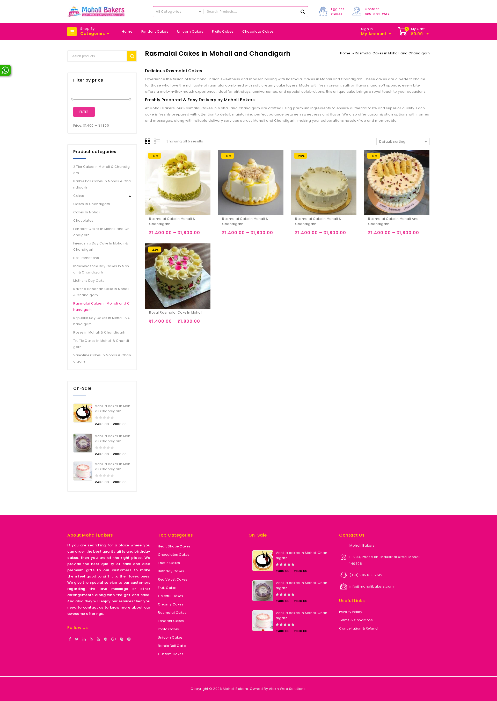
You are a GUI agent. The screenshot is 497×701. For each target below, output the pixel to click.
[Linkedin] (84, 639)
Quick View (174, 235)
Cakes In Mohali (86, 212)
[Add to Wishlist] (164, 235)
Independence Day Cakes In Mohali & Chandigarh (101, 269)
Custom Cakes (170, 654)
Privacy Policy (350, 612)
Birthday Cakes (171, 571)
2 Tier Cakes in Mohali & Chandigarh (101, 169)
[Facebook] (70, 639)
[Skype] (122, 639)
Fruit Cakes (167, 588)
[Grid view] (148, 142)
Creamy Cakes (170, 604)
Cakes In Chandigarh (91, 204)
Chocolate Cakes (258, 31)
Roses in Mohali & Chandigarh (99, 332)
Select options (154, 235)
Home (127, 31)
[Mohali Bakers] (96, 11)
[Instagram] (129, 639)
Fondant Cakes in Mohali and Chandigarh (101, 232)
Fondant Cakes (155, 31)
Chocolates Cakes (173, 554)
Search (132, 56)
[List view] (157, 142)
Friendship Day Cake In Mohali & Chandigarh (100, 246)
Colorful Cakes (170, 596)
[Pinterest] (106, 639)
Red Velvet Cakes (172, 579)
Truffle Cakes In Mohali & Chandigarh (101, 343)
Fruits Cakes (223, 31)
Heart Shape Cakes (174, 546)
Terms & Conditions (356, 620)
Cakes (78, 195)
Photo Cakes (168, 629)
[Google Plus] (114, 639)
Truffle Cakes (169, 563)
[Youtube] (98, 639)
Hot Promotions (86, 258)
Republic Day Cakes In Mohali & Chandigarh (101, 321)
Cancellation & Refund (358, 628)
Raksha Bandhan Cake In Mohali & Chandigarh (101, 292)
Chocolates (83, 220)
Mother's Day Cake (89, 280)
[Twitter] (77, 639)
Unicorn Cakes (190, 31)
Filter (84, 112)
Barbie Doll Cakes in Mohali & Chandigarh (102, 184)
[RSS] (91, 639)
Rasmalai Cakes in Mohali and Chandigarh (101, 306)
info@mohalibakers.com (371, 586)
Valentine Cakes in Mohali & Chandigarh (102, 358)
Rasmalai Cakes (172, 612)
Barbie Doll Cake (172, 646)
